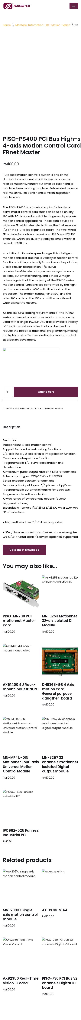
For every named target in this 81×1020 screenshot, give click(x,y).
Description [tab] (11, 427)
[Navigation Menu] (73, 6)
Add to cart (46, 392)
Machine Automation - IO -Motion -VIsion (42, 25)
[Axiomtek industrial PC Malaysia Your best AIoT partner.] (18, 6)
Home (7, 25)
